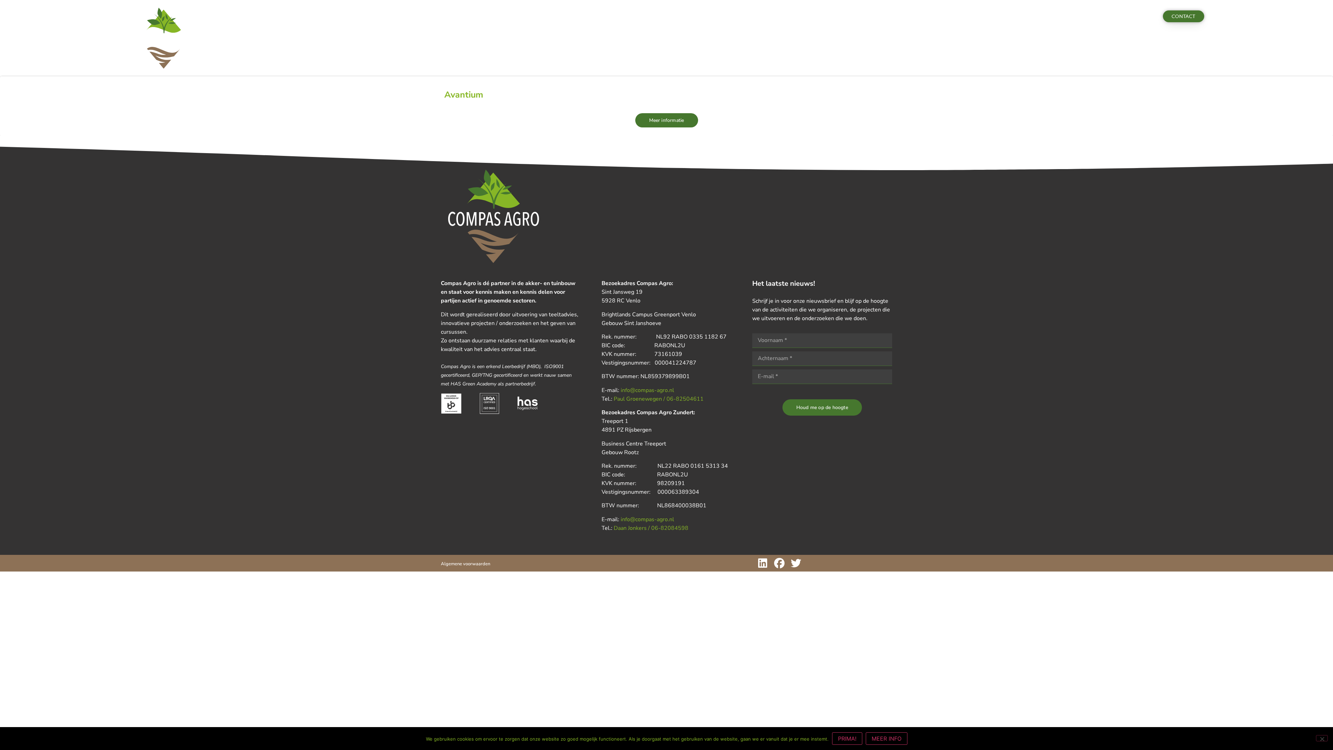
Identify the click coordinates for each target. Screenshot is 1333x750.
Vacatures (408, 16)
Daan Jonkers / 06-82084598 (651, 528)
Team (375, 16)
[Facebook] (779, 563)
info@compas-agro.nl (647, 390)
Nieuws (346, 16)
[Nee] (1322, 738)
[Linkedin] (762, 563)
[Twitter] (796, 563)
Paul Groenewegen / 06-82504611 (659, 399)
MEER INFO (887, 738)
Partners (439, 16)
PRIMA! (847, 738)
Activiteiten (308, 16)
